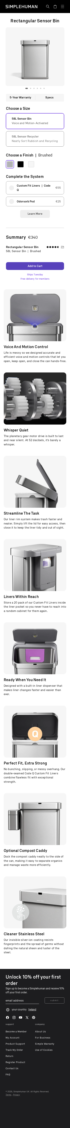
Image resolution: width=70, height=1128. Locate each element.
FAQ (8, 1074)
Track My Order (14, 1050)
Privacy (16, 1095)
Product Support (15, 1044)
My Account (12, 1037)
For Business (42, 1037)
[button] (48, 6)
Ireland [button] (32, 1009)
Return (9, 1056)
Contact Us (12, 1068)
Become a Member (16, 1031)
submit (54, 1000)
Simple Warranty (44, 1044)
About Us (40, 1031)
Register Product (15, 1062)
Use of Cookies (44, 1050)
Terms (8, 1095)
